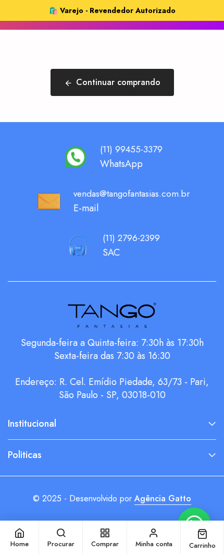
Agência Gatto (162, 498)
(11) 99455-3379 (131, 149)
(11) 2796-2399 (131, 238)
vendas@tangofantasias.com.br (131, 193)
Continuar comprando (118, 82)
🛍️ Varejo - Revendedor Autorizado (112, 10)
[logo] (112, 316)
